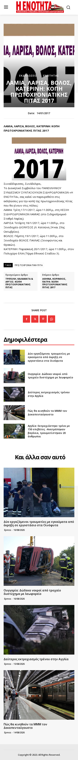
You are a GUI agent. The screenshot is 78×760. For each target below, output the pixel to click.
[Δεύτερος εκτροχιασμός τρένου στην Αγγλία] (14, 394)
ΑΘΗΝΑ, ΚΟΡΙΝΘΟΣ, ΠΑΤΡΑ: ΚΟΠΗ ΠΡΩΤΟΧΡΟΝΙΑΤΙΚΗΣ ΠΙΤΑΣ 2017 (54, 283)
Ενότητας (51, 75)
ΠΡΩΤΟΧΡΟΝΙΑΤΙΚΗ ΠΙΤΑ (29, 265)
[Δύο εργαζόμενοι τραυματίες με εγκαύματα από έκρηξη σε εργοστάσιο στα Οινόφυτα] (14, 357)
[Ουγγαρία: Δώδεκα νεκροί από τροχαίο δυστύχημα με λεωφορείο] (14, 375)
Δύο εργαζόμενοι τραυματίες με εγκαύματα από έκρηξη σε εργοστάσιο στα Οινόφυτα (49, 357)
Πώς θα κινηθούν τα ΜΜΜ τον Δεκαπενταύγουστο (47, 412)
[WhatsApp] (51, 319)
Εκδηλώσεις (28, 75)
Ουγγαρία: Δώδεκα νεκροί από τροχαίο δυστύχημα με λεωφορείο (50, 375)
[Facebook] (26, 319)
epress (7, 530)
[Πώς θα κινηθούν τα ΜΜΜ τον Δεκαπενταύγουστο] (14, 412)
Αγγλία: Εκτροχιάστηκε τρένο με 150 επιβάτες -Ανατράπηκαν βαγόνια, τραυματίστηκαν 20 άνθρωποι (49, 431)
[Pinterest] (43, 319)
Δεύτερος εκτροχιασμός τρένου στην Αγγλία (36, 659)
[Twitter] (34, 319)
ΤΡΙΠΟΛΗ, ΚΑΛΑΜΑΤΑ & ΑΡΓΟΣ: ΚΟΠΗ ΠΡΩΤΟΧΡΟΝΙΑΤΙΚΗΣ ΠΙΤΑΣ (19, 283)
